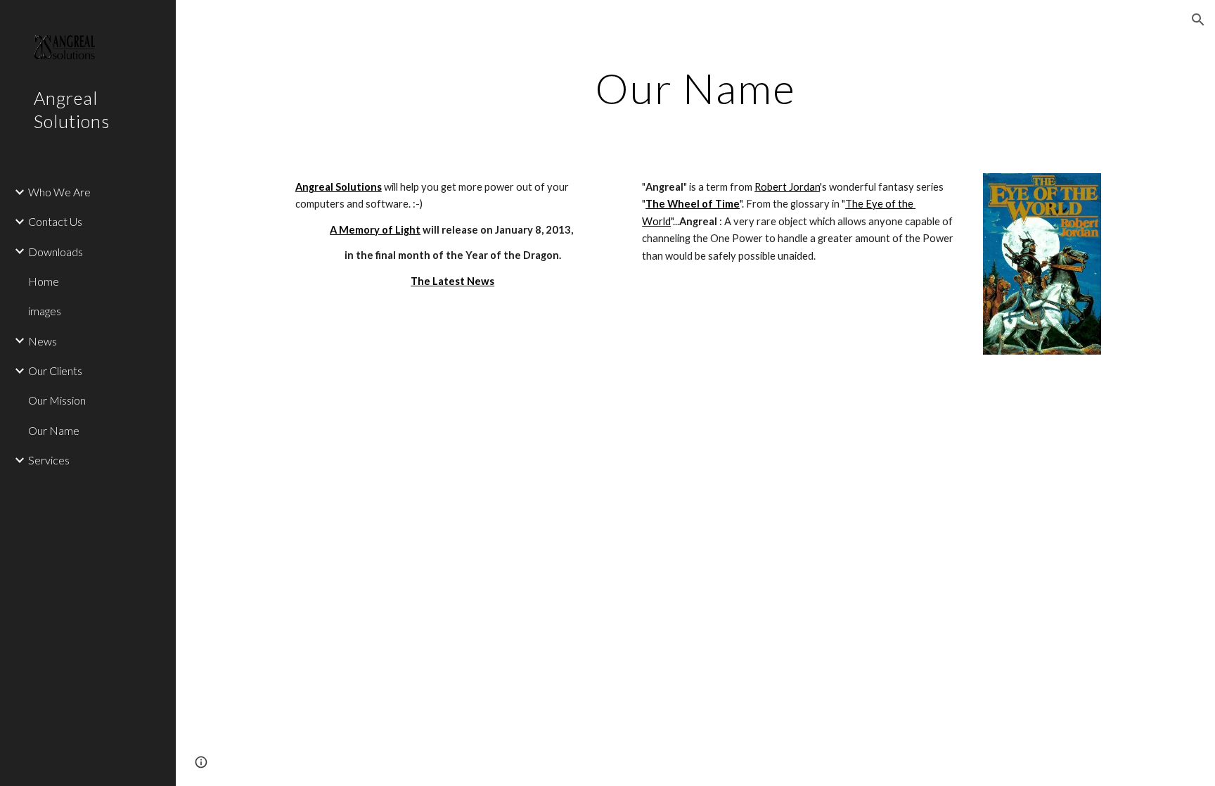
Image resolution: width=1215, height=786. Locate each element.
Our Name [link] (53, 430)
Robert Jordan (787, 187)
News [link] (42, 341)
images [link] (44, 310)
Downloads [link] (55, 251)
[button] (1198, 20)
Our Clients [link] (55, 370)
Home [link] (43, 281)
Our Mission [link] (57, 400)
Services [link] (49, 460)
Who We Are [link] (59, 191)
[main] (695, 88)
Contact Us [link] (55, 221)
